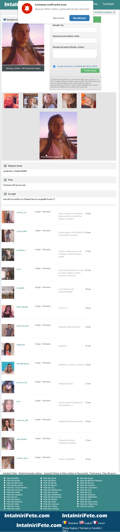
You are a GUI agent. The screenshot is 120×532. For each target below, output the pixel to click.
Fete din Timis (13, 506)
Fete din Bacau (13, 480)
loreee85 (21, 288)
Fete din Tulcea (50, 506)
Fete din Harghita (14, 494)
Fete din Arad (49, 478)
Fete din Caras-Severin (17, 487)
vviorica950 (22, 231)
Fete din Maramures (52, 497)
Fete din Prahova (14, 501)
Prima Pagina (69, 528)
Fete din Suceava (51, 504)
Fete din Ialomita (87, 494)
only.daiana (22, 439)
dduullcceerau (23, 364)
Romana (72, 523)
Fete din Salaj (49, 501)
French (101, 523)
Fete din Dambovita (52, 490)
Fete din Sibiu (13, 504)
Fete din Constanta (88, 487)
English (88, 523)
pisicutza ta (22, 382)
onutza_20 (21, 212)
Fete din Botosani (15, 483)
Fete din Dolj (85, 490)
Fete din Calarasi (87, 485)
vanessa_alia (22, 420)
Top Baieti (108, 3)
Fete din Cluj (49, 487)
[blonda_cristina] (11, 101)
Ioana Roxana (23, 326)
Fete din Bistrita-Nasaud (91, 480)
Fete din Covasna (14, 490)
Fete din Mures (13, 499)
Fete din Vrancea (51, 508)
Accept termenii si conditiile (69, 66)
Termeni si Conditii (90, 528)
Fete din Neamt (50, 499)
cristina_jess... (23, 458)
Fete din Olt (85, 499)
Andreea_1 (22, 250)
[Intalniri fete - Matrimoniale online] (83, 516)
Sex (64, 530)
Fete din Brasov (87, 483)
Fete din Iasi (12, 497)
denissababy (22, 307)
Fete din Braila (49, 483)
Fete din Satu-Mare (89, 501)
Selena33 (21, 345)
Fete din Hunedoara (52, 494)
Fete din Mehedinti (88, 497)
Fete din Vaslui (13, 508)
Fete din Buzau (50, 485)
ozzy (19, 269)
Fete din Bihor (49, 480)
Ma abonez (79, 18)
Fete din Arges (86, 478)
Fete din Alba (13, 478)
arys (18, 401)
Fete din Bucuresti (15, 485)
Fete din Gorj (86, 492)
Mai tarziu (58, 18)
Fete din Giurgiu (50, 492)
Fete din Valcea (87, 506)
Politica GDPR (91, 66)
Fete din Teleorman (89, 504)
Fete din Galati (13, 492)
